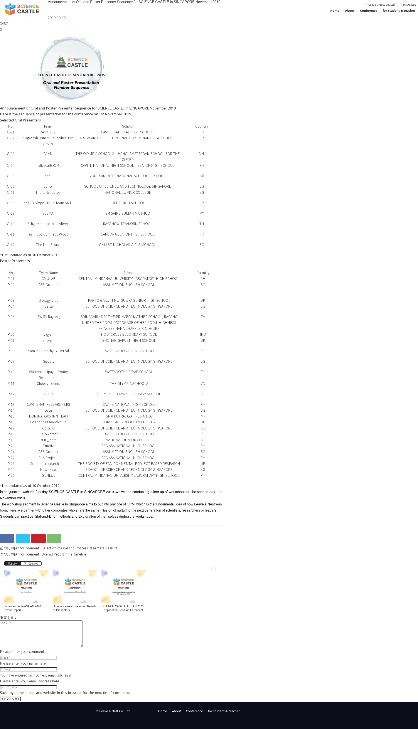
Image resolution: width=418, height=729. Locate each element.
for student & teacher (399, 10)
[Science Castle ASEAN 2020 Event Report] (26, 600)
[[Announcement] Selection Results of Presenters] (75, 600)
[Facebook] (7, 538)
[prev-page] (212, 568)
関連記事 (12, 563)
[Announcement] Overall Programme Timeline (50, 554)
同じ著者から (31, 563)
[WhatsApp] (54, 538)
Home (334, 10)
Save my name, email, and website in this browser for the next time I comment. (65, 692)
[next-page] (216, 568)
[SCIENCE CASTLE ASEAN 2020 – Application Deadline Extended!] (123, 600)
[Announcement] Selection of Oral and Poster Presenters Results (65, 548)
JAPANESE (409, 5)
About (349, 10)
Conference (368, 10)
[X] (23, 538)
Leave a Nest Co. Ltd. (381, 5)
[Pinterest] (38, 538)
